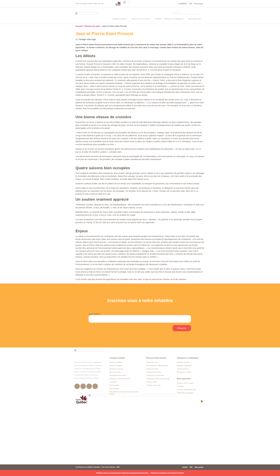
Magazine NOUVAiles (184, 365)
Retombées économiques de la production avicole (124, 393)
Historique (180, 386)
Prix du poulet (114, 385)
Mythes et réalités (115, 362)
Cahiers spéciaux (183, 369)
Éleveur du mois (92, 26)
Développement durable (117, 375)
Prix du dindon (114, 388)
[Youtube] (89, 386)
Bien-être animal (115, 372)
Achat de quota (151, 382)
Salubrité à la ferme (116, 369)
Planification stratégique (185, 393)
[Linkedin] (95, 386)
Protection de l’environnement (119, 379)
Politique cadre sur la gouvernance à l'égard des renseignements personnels (122, 473)
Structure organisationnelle (186, 389)
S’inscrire (181, 328)
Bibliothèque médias (184, 372)
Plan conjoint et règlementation (157, 365)
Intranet (184, 467)
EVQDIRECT (183, 3)
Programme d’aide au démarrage (158, 379)
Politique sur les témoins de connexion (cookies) (167, 473)
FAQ (190, 3)
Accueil (78, 26)
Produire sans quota (153, 385)
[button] (121, 18)
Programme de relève (154, 372)
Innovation (113, 382)
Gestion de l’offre (152, 369)
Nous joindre (198, 3)
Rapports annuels (183, 362)
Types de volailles (115, 365)
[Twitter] (83, 386)
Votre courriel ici (94, 314)
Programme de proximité (155, 375)
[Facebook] (77, 386)
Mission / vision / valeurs (185, 383)
